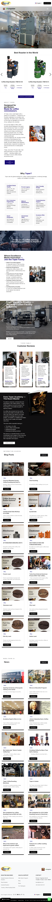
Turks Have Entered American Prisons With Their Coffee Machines (38, 575)
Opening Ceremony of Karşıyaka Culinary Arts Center (13, 688)
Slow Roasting (33, 480)
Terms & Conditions (12, 900)
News (19, 883)
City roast (32, 605)
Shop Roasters (4, 882)
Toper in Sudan (33, 781)
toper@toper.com (40, 882)
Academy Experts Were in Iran (12, 719)
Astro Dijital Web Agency (46, 900)
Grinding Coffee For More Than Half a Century (38, 751)
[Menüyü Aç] (47, 8)
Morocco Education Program (38, 688)
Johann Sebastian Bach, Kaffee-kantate (39, 719)
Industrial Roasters (5, 884)
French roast (7, 574)
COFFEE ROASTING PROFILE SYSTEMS (11, 512)
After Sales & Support (23, 878)
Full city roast (7, 636)
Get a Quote (47, 3)
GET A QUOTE (47, 894)
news (5, 685)
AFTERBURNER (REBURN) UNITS (12, 543)
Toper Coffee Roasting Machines (10, 782)
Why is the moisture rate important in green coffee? (11, 844)
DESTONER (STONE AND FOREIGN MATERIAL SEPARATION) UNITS (36, 543)
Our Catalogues (21, 885)
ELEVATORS (32, 511)
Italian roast (33, 636)
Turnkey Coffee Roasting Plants (8, 887)
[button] (2, 28)
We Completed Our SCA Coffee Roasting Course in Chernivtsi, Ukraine (38, 813)
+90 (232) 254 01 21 (40, 884)
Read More (7, 489)
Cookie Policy (21, 900)
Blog (5, 478)
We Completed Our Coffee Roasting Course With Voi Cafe (12, 813)
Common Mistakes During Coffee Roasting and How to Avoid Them (11, 481)
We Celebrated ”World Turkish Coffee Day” (12, 751)
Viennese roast (7, 605)
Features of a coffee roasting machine (38, 844)
